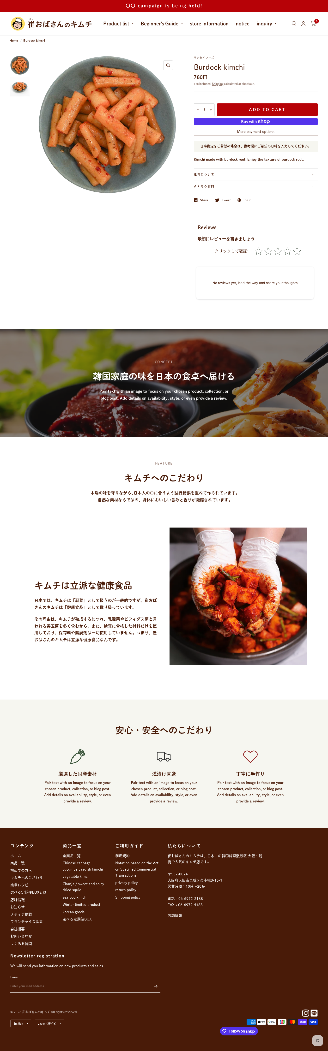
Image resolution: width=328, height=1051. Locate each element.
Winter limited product (81, 904)
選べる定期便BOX (77, 919)
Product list (116, 23)
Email (14, 977)
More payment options (255, 131)
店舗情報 (17, 900)
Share (204, 200)
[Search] (294, 24)
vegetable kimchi (77, 876)
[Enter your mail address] (155, 986)
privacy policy (126, 883)
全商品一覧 (72, 856)
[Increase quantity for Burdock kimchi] (210, 110)
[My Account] (303, 24)
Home (14, 40)
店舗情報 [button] (175, 915)
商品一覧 (17, 863)
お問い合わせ (21, 936)
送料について (204, 174)
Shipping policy (127, 897)
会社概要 (17, 929)
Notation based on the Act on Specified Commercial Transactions (136, 869)
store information (209, 23)
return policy (125, 890)
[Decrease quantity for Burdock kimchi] (197, 110)
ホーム (15, 856)
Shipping (217, 83)
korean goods (74, 912)
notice (242, 23)
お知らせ (17, 907)
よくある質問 (204, 186)
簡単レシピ (19, 885)
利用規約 (122, 856)
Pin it (247, 200)
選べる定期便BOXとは (28, 892)
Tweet (226, 200)
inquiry (264, 23)
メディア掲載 (21, 914)
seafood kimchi (75, 897)
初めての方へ (21, 870)
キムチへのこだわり (26, 877)
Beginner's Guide (159, 23)
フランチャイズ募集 (26, 921)
